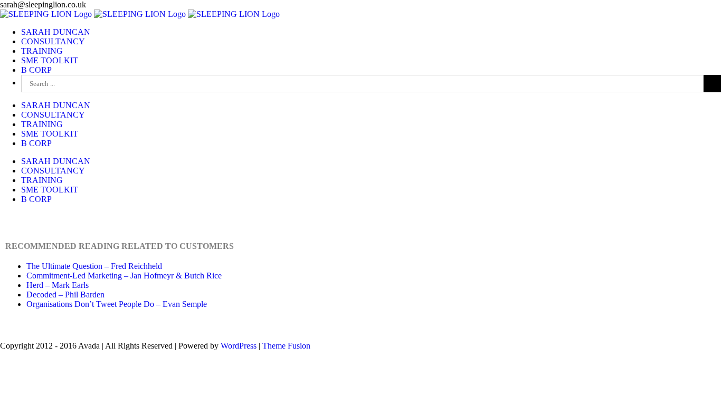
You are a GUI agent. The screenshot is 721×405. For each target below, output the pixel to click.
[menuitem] (55, 31)
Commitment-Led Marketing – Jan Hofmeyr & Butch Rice (124, 275)
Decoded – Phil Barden (65, 294)
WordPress (239, 345)
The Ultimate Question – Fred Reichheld (94, 266)
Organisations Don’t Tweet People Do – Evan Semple (116, 304)
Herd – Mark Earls (57, 285)
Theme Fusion (286, 345)
